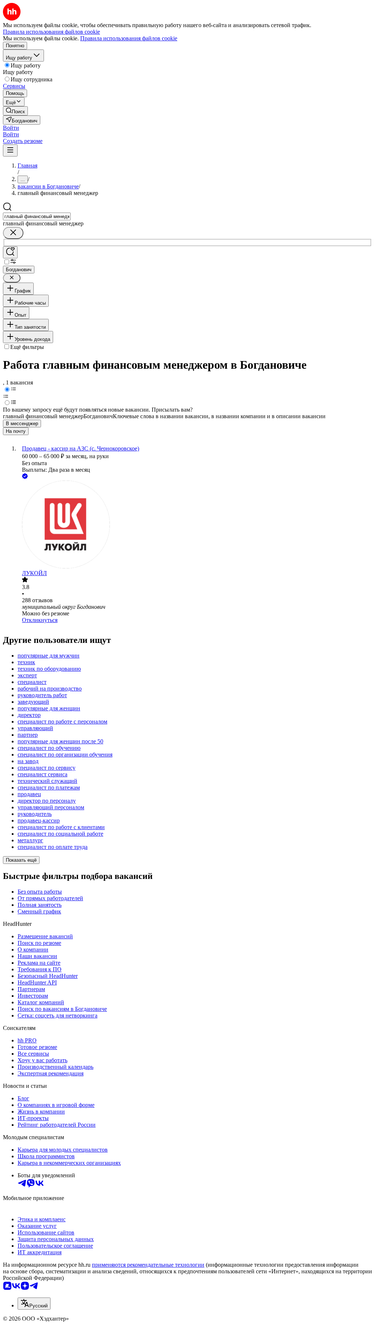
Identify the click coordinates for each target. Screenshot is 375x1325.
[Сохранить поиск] (10, 252)
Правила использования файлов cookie (128, 38)
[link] (15, 110)
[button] (11, 128)
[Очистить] (13, 233)
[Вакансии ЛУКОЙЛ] (195, 525)
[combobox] (37, 216)
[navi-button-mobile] (10, 150)
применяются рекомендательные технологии (148, 1265)
